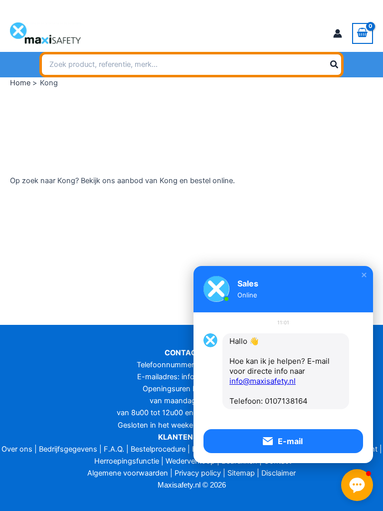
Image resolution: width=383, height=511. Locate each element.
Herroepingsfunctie (126, 461)
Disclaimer (278, 473)
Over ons (16, 449)
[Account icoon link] (337, 33)
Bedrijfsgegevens (68, 449)
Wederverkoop (190, 461)
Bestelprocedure (158, 449)
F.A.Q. (114, 449)
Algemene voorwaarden (127, 473)
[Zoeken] (334, 64)
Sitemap (241, 473)
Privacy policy (198, 473)
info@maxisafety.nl (101, 7)
